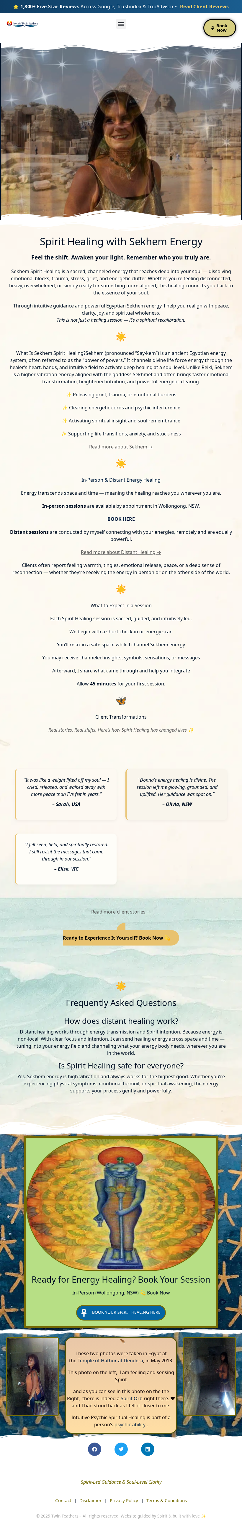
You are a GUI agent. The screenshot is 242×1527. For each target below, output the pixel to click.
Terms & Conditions (166, 1500)
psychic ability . (131, 1424)
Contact (63, 1500)
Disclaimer (90, 1500)
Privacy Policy (124, 1500)
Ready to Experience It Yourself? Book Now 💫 (116, 938)
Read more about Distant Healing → (121, 552)
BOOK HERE (121, 519)
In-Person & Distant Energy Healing (121, 480)
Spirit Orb (132, 1398)
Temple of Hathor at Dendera (110, 1360)
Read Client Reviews (204, 6)
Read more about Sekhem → (121, 446)
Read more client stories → (121, 911)
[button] (121, 24)
